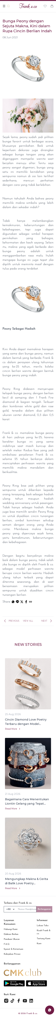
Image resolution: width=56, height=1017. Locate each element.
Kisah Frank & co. (43, 932)
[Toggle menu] (4, 6)
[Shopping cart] (52, 6)
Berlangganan (44, 909)
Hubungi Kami (10, 929)
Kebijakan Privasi (12, 954)
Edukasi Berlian (11, 934)
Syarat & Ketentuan (13, 949)
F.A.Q (6, 944)
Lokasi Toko (43, 925)
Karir (39, 943)
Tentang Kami (43, 938)
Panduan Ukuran (12, 939)
